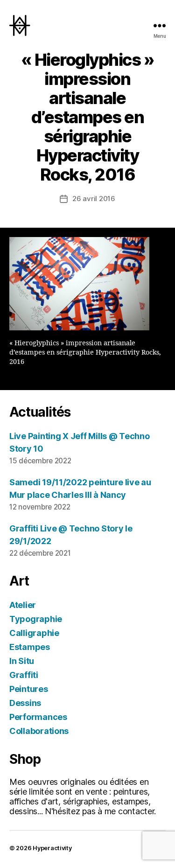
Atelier (22, 605)
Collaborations (39, 731)
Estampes (29, 647)
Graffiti (23, 675)
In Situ (21, 661)
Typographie (35, 619)
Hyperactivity (52, 848)
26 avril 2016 (93, 198)
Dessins (25, 703)
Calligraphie (34, 633)
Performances (38, 717)
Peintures (28, 689)
